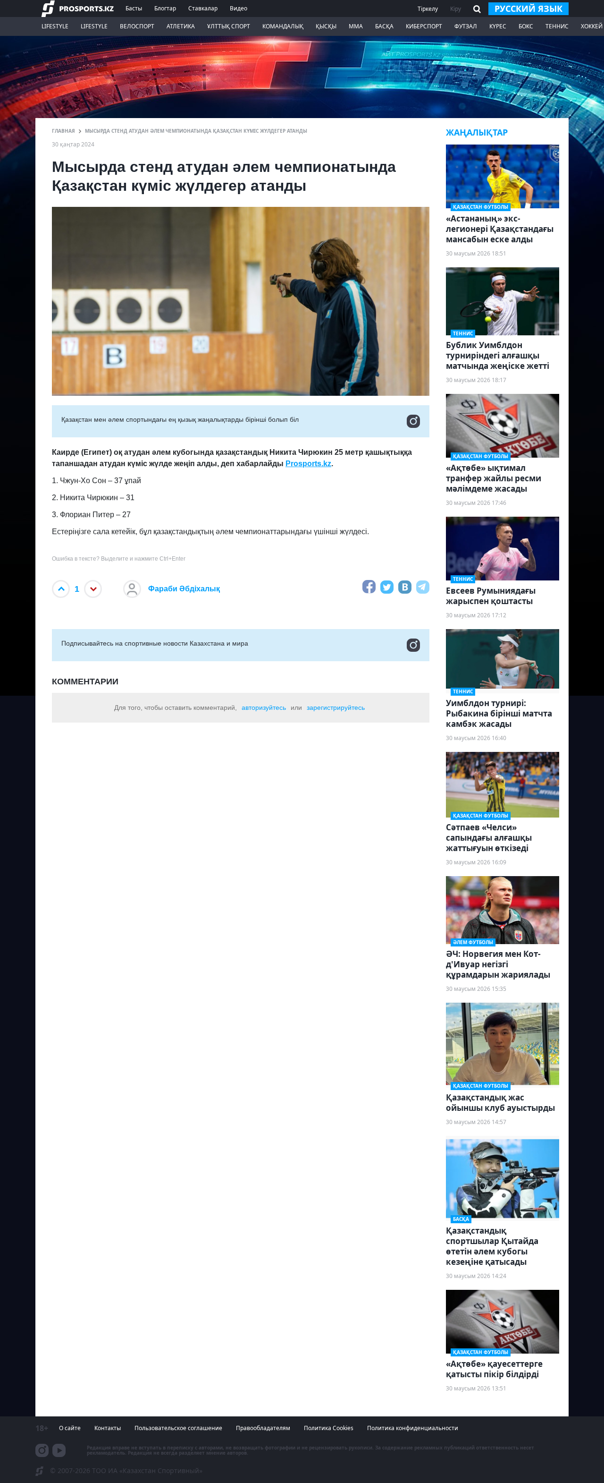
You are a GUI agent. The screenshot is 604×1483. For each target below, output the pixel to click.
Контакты (107, 1428)
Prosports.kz (308, 464)
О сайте (70, 1428)
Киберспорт (424, 26)
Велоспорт (137, 26)
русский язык (528, 8)
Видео (238, 8)
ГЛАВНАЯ (63, 131)
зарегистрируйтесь (336, 707)
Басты (134, 8)
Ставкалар (203, 8)
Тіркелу (428, 9)
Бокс (526, 26)
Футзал (465, 26)
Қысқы (326, 26)
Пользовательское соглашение (178, 1428)
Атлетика (181, 26)
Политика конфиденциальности (412, 1428)
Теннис (557, 26)
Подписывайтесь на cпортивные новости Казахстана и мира (154, 643)
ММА (356, 26)
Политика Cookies (328, 1428)
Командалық (282, 26)
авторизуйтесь (264, 707)
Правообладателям (263, 1428)
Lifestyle (55, 26)
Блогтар (165, 8)
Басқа (384, 26)
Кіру (455, 9)
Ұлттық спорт (228, 26)
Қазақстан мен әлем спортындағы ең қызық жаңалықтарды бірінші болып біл (180, 419)
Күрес (497, 26)
